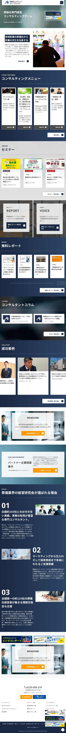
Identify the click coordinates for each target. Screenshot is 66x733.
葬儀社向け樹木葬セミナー (33, 178)
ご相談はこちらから (45, 470)
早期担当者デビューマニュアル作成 (41, 99)
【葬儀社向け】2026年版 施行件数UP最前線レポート (40, 270)
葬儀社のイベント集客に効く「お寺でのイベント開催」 (52, 317)
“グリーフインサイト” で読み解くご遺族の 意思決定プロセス (8, 270)
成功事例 (4, 712)
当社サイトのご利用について (33, 727)
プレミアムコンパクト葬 (8, 98)
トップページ (5, 702)
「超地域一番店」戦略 (56, 98)
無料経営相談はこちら (33, 433)
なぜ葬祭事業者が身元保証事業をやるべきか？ (25, 269)
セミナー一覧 (31, 702)
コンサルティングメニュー (9, 709)
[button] (61, 2)
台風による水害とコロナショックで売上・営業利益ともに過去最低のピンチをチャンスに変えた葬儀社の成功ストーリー (32, 376)
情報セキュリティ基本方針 (20, 723)
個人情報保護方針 (10, 723)
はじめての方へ (6, 706)
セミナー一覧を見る (53, 194)
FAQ (38, 723)
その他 (51, 321)
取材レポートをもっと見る (47, 228)
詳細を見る (21, 61)
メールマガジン (50, 702)
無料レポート (31, 709)
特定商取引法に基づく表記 (31, 723)
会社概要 (4, 723)
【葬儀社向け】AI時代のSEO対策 (57, 268)
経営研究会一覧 (31, 706)
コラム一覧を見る (54, 334)
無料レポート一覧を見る (14, 225)
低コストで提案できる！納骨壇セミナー (55, 178)
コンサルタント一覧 (52, 706)
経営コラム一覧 (31, 712)
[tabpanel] (9, 266)
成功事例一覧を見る (53, 401)
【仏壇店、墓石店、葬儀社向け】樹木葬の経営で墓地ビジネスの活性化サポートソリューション (24, 104)
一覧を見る (56, 135)
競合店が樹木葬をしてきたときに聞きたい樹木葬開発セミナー (11, 179)
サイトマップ (50, 709)
